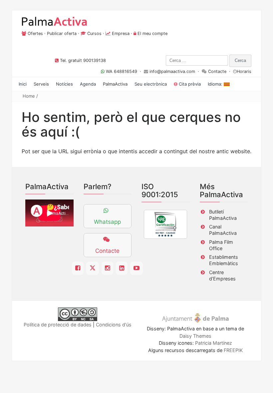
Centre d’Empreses (222, 275)
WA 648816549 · (124, 71)
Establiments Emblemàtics (223, 260)
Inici (23, 84)
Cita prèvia (189, 84)
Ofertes (35, 33)
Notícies (64, 84)
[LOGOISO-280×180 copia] (165, 224)
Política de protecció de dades (58, 324)
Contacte (217, 71)
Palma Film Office (221, 245)
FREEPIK (233, 350)
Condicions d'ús (114, 324)
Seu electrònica (151, 84)
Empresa (121, 33)
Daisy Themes (195, 336)
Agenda (88, 84)
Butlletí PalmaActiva (223, 215)
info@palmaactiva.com (172, 71)
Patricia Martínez (213, 343)
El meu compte (152, 33)
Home (29, 96)
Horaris (244, 71)
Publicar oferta (62, 33)
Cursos (94, 33)
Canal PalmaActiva (223, 230)
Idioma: (216, 84)
